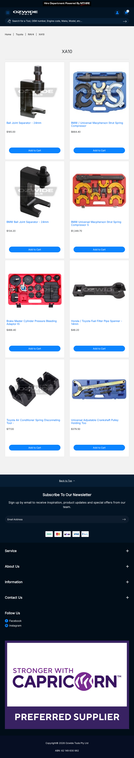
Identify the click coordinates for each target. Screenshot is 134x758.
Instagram (15, 625)
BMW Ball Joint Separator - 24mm (28, 222)
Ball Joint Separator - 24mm (24, 122)
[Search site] (125, 21)
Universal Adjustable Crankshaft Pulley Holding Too (94, 422)
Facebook (15, 620)
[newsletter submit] (124, 519)
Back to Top (65, 480)
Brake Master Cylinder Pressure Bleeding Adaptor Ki (32, 322)
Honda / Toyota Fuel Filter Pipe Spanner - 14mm (96, 322)
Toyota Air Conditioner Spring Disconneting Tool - (33, 422)
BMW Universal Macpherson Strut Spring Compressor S (96, 223)
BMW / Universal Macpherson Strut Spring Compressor (97, 124)
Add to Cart (34, 150)
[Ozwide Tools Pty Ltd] (25, 13)
